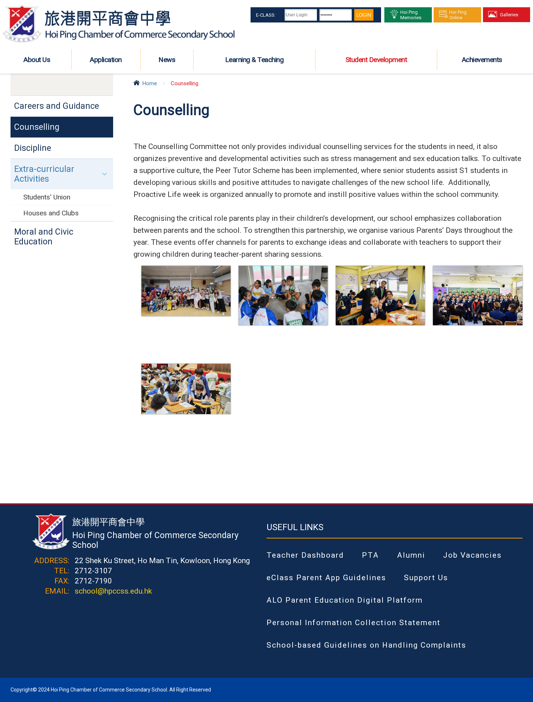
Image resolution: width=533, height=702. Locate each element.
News (166, 59)
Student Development (376, 59)
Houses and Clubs (51, 213)
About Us (37, 59)
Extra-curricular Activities (44, 174)
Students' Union (46, 197)
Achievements (482, 59)
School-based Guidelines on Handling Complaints (366, 645)
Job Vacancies (472, 555)
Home (149, 83)
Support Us (426, 577)
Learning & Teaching (254, 59)
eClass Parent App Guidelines (326, 577)
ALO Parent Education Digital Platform (344, 600)
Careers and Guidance (56, 106)
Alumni (411, 555)
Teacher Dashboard (305, 555)
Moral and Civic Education (43, 237)
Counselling (36, 127)
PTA (370, 555)
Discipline (32, 148)
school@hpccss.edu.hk (113, 591)
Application (106, 59)
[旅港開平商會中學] (119, 41)
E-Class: (266, 15)
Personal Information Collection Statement (353, 622)
